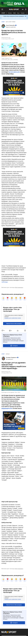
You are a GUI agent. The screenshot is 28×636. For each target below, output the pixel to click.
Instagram (15, 345)
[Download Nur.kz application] (14, 3)
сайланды (4, 282)
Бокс (18, 13)
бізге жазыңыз (19, 287)
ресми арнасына (14, 72)
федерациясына (6, 408)
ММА (14, 13)
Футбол (10, 13)
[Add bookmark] (25, 330)
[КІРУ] (25, 9)
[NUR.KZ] (14, 9)
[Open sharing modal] (18, 330)
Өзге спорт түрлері (10, 21)
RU (23, 9)
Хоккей (22, 13)
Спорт (3, 13)
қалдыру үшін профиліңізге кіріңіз (13, 318)
